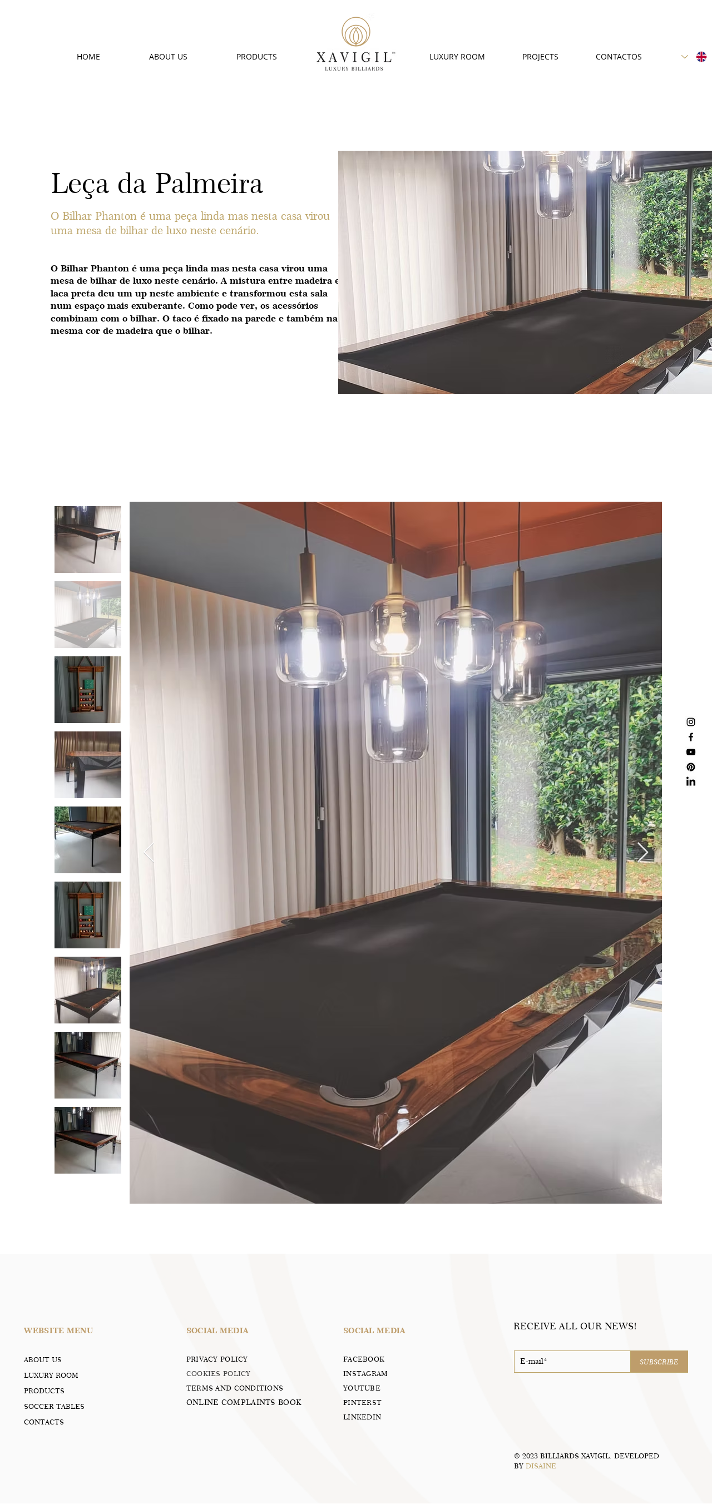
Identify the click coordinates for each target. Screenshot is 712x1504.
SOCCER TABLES (54, 1406)
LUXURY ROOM (51, 1375)
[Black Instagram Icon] (690, 722)
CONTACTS (44, 1421)
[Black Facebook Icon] (690, 737)
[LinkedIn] (690, 782)
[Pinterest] (690, 767)
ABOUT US (43, 1359)
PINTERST (362, 1402)
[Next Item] (642, 853)
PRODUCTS (44, 1390)
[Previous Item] (148, 853)
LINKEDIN (362, 1416)
